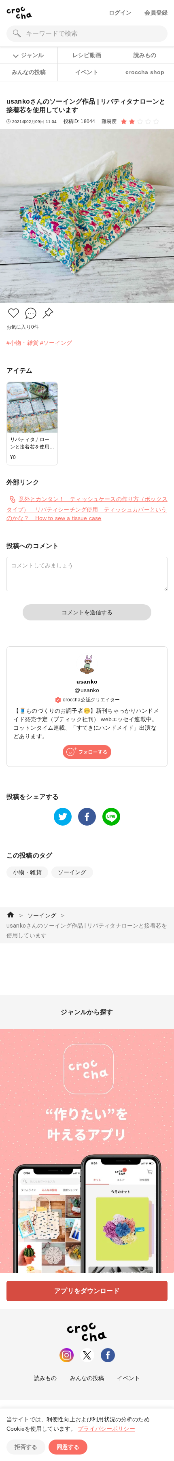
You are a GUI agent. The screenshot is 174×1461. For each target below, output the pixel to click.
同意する (68, 1447)
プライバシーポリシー (106, 1428)
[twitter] (63, 817)
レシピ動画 (86, 55)
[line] (111, 817)
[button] (13, 313)
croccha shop (144, 72)
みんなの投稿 (29, 72)
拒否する (26, 1447)
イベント (86, 72)
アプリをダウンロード (87, 1290)
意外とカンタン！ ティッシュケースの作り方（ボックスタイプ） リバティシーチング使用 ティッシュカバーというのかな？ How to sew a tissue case (87, 508)
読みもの (145, 55)
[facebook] (87, 817)
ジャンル (32, 55)
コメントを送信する (87, 612)
